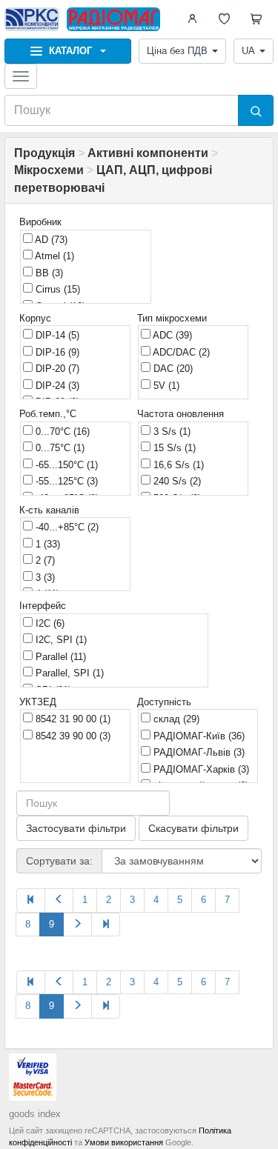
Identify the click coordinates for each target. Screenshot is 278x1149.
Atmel (53, 256)
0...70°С (61, 431)
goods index (35, 1113)
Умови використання (124, 1142)
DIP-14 (56, 335)
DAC (171, 368)
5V (164, 385)
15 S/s (173, 447)
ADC (171, 335)
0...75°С (59, 447)
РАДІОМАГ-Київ (197, 736)
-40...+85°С (66, 527)
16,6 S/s (177, 464)
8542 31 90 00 (71, 719)
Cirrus (56, 289)
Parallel (59, 656)
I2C (48, 623)
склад (174, 719)
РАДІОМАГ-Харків (199, 769)
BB (48, 273)
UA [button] (248, 50)
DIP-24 (56, 385)
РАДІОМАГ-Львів (197, 752)
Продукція (44, 153)
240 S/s (175, 481)
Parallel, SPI (68, 673)
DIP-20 (56, 368)
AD (50, 239)
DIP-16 (56, 352)
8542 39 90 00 (71, 736)
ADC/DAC (180, 352)
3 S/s (170, 431)
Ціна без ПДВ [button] (177, 50)
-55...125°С (65, 481)
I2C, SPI (60, 639)
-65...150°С (65, 464)
